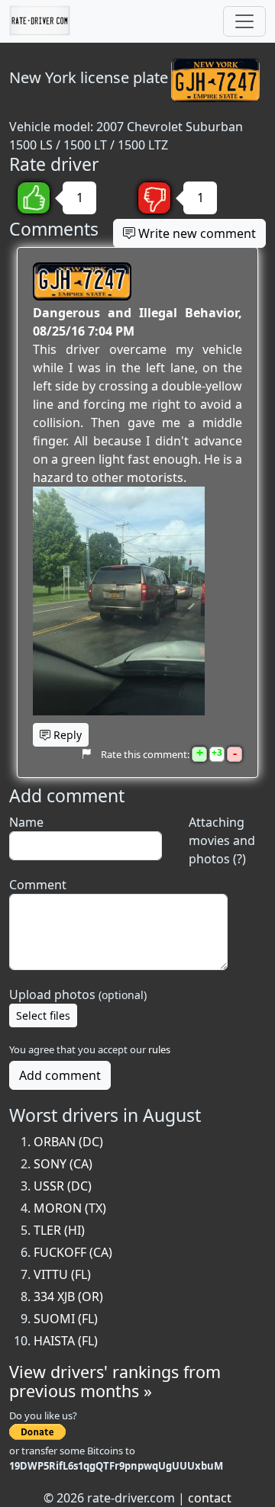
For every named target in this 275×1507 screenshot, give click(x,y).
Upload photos (78, 994)
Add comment (60, 1075)
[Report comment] (86, 754)
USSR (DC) (63, 1186)
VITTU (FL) (62, 1274)
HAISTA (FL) (66, 1340)
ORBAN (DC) (68, 1141)
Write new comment (195, 233)
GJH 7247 (82, 281)
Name (26, 822)
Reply (66, 735)
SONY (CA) (63, 1163)
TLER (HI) (59, 1230)
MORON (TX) (70, 1208)
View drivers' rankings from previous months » (115, 1382)
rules (159, 1049)
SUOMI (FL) (66, 1318)
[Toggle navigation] (244, 21)
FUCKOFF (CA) (73, 1252)
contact (209, 1497)
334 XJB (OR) (68, 1296)
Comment (37, 884)
